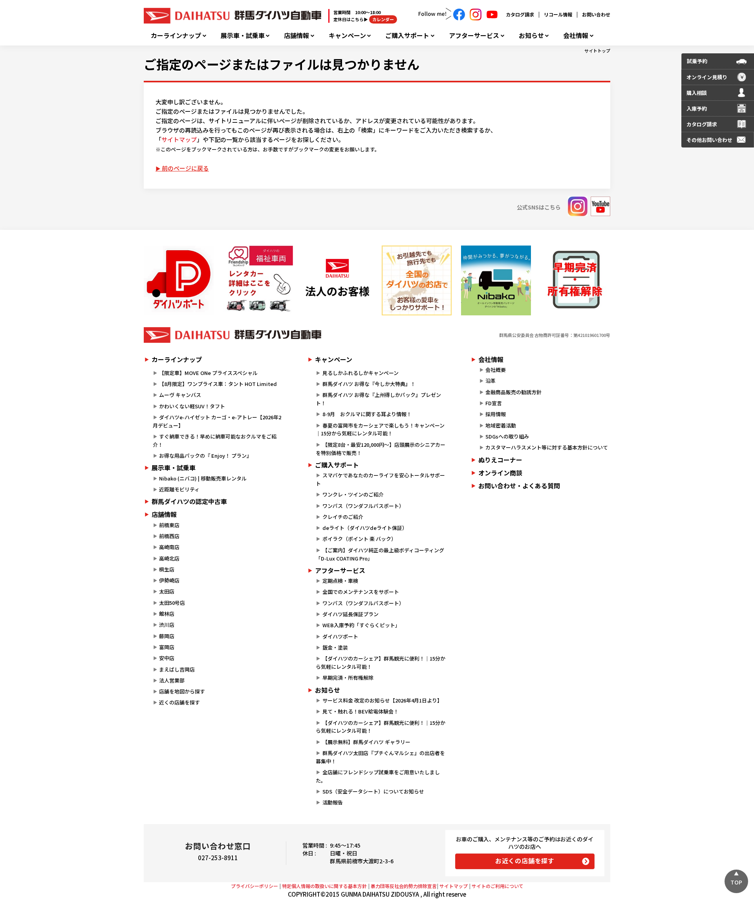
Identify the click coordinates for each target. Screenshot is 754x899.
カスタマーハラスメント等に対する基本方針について (546, 447)
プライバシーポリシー (254, 886)
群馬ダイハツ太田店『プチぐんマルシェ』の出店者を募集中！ (380, 757)
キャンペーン (347, 35)
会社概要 (495, 369)
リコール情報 (558, 14)
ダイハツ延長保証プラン (350, 614)
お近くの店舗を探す (525, 860)
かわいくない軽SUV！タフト (192, 406)
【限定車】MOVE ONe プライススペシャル (208, 373)
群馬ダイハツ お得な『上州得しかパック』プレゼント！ (378, 399)
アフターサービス (474, 35)
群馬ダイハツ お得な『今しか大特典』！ (368, 384)
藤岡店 (166, 636)
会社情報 (575, 35)
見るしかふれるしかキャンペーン (360, 373)
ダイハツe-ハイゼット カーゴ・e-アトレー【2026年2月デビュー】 (217, 421)
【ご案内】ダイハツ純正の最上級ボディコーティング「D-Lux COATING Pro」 (380, 554)
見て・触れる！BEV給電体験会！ (360, 711)
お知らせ (531, 35)
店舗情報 (296, 35)
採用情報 (495, 414)
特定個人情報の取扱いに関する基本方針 (324, 886)
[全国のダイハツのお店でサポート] (417, 280)
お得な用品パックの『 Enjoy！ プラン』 (205, 455)
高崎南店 (169, 547)
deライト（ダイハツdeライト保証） (364, 527)
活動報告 (332, 802)
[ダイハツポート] (179, 280)
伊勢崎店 (169, 580)
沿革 (490, 380)
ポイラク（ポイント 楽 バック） (359, 538)
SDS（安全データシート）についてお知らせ (373, 791)
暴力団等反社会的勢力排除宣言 (404, 886)
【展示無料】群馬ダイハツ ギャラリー (366, 742)
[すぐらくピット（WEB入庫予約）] (337, 280)
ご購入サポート (407, 35)
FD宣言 (493, 403)
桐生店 (166, 569)
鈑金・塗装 (335, 647)
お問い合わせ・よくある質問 (519, 485)
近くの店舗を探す (179, 702)
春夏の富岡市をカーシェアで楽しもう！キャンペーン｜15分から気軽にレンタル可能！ (380, 429)
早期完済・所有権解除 (347, 677)
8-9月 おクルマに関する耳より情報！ (367, 414)
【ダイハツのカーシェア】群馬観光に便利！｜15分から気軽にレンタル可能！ (380, 662)
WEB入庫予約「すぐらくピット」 (361, 625)
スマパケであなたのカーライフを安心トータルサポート (380, 479)
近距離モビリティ (179, 489)
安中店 (166, 658)
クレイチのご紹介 (342, 516)
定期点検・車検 (340, 580)
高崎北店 (169, 558)
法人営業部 (172, 680)
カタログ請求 (520, 14)
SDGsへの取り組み (507, 436)
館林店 (166, 613)
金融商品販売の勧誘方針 (513, 392)
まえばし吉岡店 (177, 669)
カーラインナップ (176, 35)
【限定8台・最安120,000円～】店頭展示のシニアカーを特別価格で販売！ (380, 449)
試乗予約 (697, 61)
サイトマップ (179, 139)
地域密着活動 (500, 425)
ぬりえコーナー (500, 459)
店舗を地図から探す (182, 691)
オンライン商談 (500, 472)
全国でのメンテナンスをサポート (360, 591)
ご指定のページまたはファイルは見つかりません (281, 64)
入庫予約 (696, 108)
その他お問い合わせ (709, 140)
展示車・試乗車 (243, 35)
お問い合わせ (596, 14)
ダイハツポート (340, 636)
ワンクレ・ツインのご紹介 (353, 494)
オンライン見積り (706, 77)
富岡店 (166, 647)
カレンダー (383, 19)
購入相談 (696, 92)
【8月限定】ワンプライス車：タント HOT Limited (218, 384)
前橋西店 (169, 536)
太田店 (166, 591)
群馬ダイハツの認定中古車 (189, 501)
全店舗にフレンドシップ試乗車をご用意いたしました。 (377, 776)
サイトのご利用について (497, 886)
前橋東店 (169, 525)
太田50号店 (172, 602)
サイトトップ (597, 50)
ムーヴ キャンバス (180, 395)
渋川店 (166, 624)
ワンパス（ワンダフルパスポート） (363, 506)
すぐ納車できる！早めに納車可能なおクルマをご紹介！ (214, 440)
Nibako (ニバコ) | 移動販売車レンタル (203, 478)
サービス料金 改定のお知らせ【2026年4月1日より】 (382, 700)
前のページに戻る (185, 168)
